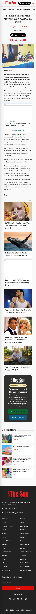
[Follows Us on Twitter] (16, 40)
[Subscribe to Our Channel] (18, 599)
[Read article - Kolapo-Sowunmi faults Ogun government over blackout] (6, 473)
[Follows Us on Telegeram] (24, 40)
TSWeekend (6, 570)
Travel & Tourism (25, 552)
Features (23, 537)
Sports (4, 533)
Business (26, 9)
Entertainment (6, 552)
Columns (19, 9)
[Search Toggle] (33, 3)
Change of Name (25, 570)
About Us (23, 559)
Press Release (25, 544)
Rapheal (19, 30)
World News (24, 533)
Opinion (4, 566)
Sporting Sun (24, 526)
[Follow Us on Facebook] (10, 599)
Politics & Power (7, 526)
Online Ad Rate (25, 563)
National (11, 9)
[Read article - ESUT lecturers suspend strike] (6, 450)
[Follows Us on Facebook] (11, 40)
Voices (22, 519)
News (4, 537)
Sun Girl (22, 548)
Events (4, 555)
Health (4, 559)
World (22, 522)
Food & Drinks (7, 541)
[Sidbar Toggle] (2, 3)
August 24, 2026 (16, 439)
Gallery (4, 544)
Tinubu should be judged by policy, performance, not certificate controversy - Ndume (21, 460)
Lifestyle (5, 563)
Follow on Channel (19, 411)
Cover (4, 522)
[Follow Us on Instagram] (26, 599)
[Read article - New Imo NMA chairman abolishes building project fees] (6, 438)
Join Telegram (19, 417)
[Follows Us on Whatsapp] (20, 40)
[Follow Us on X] (14, 599)
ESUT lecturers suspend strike (20, 446)
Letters (4, 548)
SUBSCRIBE (18, 588)
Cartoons (23, 541)
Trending (23, 555)
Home (4, 9)
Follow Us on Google (26, 3)
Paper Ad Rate (25, 566)
